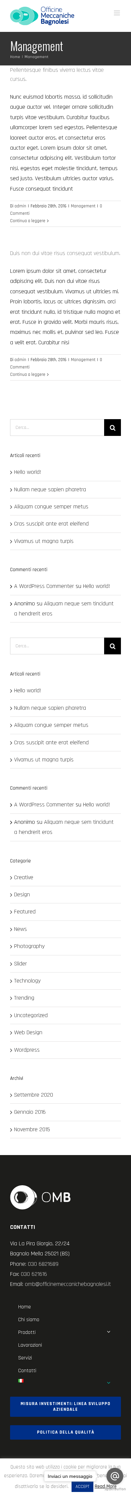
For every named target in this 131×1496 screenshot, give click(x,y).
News (20, 929)
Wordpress (27, 1050)
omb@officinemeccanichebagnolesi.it (68, 1284)
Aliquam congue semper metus (51, 506)
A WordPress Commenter (44, 586)
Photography (29, 946)
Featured (25, 911)
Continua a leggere (27, 220)
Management (83, 206)
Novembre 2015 (32, 1129)
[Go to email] (114, 1476)
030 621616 (34, 1274)
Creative (23, 877)
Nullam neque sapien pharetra (50, 489)
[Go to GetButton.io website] (115, 1489)
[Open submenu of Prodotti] (108, 1331)
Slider (20, 963)
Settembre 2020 (33, 1095)
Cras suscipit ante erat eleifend (51, 524)
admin (20, 206)
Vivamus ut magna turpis (44, 541)
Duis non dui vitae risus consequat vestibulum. (65, 253)
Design (22, 894)
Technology (27, 981)
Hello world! (27, 472)
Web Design (28, 1032)
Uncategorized (31, 1015)
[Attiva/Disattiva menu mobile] (117, 12)
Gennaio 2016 (30, 1112)
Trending (24, 998)
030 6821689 (43, 1264)
